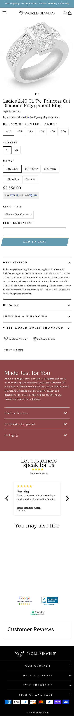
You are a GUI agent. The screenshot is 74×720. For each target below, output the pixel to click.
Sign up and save (36, 695)
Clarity (10, 143)
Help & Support (38, 675)
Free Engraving (18, 223)
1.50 (52, 131)
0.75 (19, 131)
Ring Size (12, 207)
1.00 (41, 131)
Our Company (38, 666)
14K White (12, 168)
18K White (50, 168)
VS (16, 150)
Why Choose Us (38, 685)
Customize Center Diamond (30, 124)
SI (7, 150)
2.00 (63, 131)
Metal (9, 161)
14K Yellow (31, 168)
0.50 (8, 131)
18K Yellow (12, 179)
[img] (39, 469)
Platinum (30, 179)
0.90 (30, 131)
